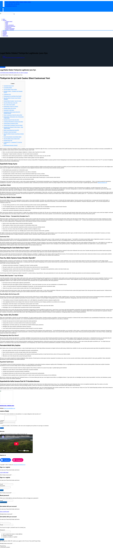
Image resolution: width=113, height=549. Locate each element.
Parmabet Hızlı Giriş (8, 140)
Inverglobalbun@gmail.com (11, 5)
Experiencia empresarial (10, 26)
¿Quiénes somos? (8, 21)
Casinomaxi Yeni (7, 94)
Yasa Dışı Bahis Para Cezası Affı (10, 102)
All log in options (4, 482)
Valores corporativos (9, 25)
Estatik (7, 546)
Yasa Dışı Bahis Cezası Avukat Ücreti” (12, 138)
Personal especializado (10, 28)
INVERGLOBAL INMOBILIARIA (8, 72)
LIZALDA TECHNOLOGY (19, 464)
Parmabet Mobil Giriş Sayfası (10, 108)
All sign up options (4, 522)
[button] (5, 547)
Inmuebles (5, 33)
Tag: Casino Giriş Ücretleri (9, 104)
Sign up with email (4, 511)
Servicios (4, 31)
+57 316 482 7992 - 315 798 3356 (12, 4)
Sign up (13, 475)
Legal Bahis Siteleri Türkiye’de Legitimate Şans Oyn (14, 57)
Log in (2, 490)
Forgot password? (4, 488)
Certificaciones (8, 27)
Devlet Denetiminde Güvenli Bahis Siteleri (12, 136)
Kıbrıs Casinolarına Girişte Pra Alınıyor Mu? (13, 115)
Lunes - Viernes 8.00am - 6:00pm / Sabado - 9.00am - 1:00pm (18, 2)
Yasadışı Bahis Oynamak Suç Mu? (11, 123)
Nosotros (4, 20)
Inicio (4, 19)
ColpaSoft (5, 32)
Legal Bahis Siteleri (8, 87)
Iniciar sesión (5, 35)
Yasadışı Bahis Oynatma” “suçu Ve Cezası (12, 101)
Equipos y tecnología (9, 29)
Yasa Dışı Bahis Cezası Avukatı (10, 89)
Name (1, 421)
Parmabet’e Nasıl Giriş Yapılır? (10, 132)
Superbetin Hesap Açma (9, 85)
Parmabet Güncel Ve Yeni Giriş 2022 (11, 119)
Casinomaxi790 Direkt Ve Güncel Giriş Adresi (13, 121)
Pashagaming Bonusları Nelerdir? (11, 145)
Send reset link (3, 502)
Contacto (4, 34)
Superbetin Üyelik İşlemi (9, 110)
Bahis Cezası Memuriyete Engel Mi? (11, 130)
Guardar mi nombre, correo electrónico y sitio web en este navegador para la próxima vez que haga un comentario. (25, 425)
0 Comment (25, 72)
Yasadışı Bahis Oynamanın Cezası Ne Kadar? (13, 125)
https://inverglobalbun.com (9, 408)
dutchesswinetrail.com (102, 182)
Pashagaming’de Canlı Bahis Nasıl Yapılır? (12, 96)
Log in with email (4, 472)
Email (1, 423)
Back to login (3, 503)
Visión (6, 23)
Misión (6, 22)
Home (4, 56)
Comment (2, 420)
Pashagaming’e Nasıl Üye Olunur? (11, 106)
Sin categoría (2, 67)
